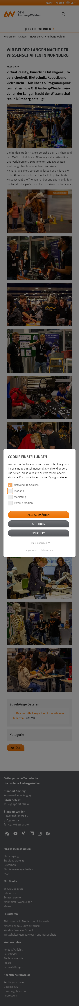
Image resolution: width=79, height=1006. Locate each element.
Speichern (39, 533)
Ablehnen (38, 524)
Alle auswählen (39, 515)
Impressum (31, 550)
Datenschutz (47, 550)
